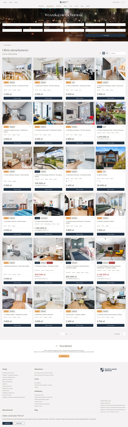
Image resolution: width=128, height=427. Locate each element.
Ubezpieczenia (5, 390)
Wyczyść (70, 35)
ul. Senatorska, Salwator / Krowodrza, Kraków (16, 85)
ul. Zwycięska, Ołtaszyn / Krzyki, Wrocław (15, 221)
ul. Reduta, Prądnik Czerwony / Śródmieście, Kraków (16, 130)
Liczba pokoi (46, 27)
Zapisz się (64, 356)
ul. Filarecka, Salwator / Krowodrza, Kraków (47, 266)
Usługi (65, 6)
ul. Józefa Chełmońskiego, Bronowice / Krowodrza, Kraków (48, 175)
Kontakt (87, 6)
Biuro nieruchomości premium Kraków (44, 373)
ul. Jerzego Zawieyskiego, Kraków (44, 221)
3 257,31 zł (39, 185)
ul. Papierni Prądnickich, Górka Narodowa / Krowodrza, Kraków (78, 266)
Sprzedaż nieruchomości (8, 373)
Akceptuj (7, 423)
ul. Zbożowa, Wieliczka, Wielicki (105, 221)
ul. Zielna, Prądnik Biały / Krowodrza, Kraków (78, 85)
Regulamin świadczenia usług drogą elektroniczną (113, 405)
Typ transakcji (88, 22)
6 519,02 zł (102, 138)
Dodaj (10, 2)
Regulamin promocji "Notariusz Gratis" (110, 412)
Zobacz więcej (17, 98)
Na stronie (117, 334)
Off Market (58, 6)
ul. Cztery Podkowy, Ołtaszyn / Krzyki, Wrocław (16, 175)
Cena (3, 27)
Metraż (86, 27)
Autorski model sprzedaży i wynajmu (43, 385)
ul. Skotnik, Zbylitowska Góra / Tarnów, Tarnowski (110, 130)
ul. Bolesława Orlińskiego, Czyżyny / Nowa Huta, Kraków (110, 86)
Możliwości (38, 391)
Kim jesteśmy (38, 383)
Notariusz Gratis (38, 401)
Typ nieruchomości (69, 22)
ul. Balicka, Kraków (102, 175)
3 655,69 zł (71, 278)
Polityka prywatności (105, 403)
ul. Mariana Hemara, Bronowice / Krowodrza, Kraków (78, 222)
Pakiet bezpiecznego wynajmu (42, 399)
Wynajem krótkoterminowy (8, 377)
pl (123, 2)
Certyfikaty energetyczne (8, 393)
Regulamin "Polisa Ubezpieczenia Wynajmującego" (113, 409)
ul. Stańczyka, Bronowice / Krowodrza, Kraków (78, 175)
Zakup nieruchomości (7, 379)
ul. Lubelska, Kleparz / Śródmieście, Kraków (15, 314)
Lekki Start (4, 384)
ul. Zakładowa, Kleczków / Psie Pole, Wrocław (47, 85)
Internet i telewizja (6, 395)
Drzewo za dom (38, 406)
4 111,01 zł (39, 278)
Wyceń (16, 2)
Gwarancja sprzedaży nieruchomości (43, 397)
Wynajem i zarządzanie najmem (10, 375)
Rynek (107, 22)
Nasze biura (41, 6)
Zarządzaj (19, 423)
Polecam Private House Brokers (42, 404)
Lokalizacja (4, 22)
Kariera (76, 6)
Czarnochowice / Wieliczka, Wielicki (75, 314)
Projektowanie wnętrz (7, 388)
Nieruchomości (50, 6)
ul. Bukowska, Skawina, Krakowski (44, 314)
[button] (124, 2)
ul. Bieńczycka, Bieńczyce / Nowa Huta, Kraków (16, 266)
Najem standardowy (7, 381)
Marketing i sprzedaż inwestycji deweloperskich (13, 397)
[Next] (30, 69)
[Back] (4, 69)
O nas (70, 6)
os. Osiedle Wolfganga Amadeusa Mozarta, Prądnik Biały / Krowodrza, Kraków (109, 266)
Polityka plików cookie (106, 400)
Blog (82, 6)
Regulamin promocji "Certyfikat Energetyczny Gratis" (113, 407)
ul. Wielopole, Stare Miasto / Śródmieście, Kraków (48, 130)
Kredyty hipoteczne (7, 386)
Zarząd (36, 387)
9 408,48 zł (102, 278)
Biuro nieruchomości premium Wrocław (44, 375)
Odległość (46, 22)
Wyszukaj (106, 35)
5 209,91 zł (39, 230)
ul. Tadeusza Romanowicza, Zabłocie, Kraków (109, 314)
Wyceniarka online (39, 395)
